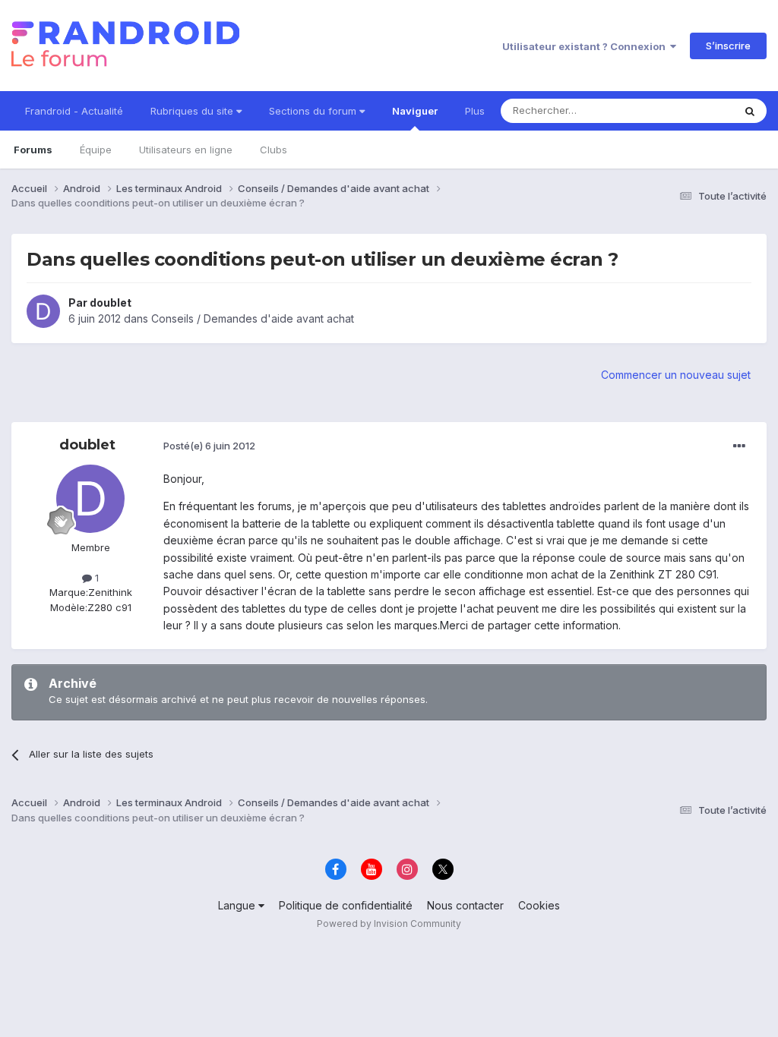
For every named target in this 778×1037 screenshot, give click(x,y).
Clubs (273, 149)
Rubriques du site (193, 111)
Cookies (539, 905)
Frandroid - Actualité (74, 111)
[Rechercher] (750, 111)
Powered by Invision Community (389, 923)
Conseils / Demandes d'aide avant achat (252, 318)
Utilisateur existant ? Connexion (586, 46)
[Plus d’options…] (739, 446)
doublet (110, 302)
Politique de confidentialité (346, 905)
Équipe (96, 149)
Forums (33, 149)
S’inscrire (728, 45)
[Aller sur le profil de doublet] (43, 311)
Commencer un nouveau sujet (676, 374)
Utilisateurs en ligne (185, 149)
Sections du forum (314, 111)
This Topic (689, 110)
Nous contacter (465, 905)
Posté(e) (209, 446)
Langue (238, 905)
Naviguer (415, 111)
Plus (475, 111)
